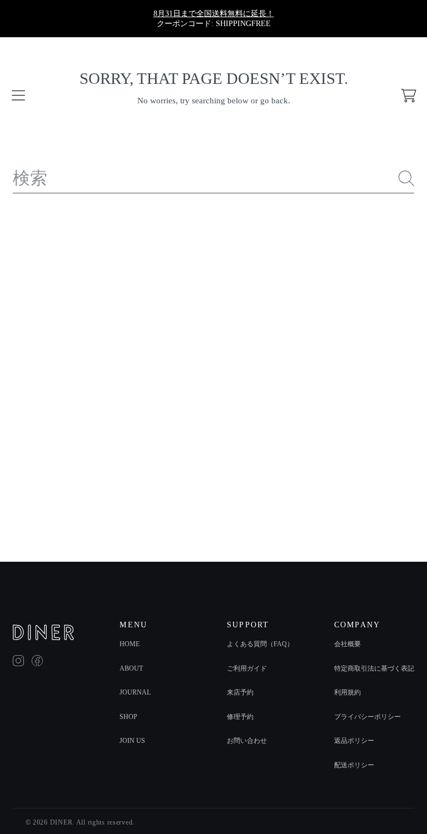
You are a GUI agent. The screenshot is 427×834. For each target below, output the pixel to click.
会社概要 (347, 644)
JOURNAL (135, 692)
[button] (18, 95)
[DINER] (43, 632)
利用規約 (347, 692)
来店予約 (240, 692)
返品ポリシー (354, 741)
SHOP (128, 717)
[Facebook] (37, 660)
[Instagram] (18, 660)
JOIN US (132, 741)
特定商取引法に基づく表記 (374, 668)
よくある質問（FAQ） (260, 644)
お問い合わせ (247, 741)
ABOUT (131, 668)
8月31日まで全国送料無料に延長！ (213, 13)
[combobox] (213, 178)
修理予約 (240, 717)
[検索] (406, 178)
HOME (130, 644)
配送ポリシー (354, 765)
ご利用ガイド (247, 668)
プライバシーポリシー (367, 717)
